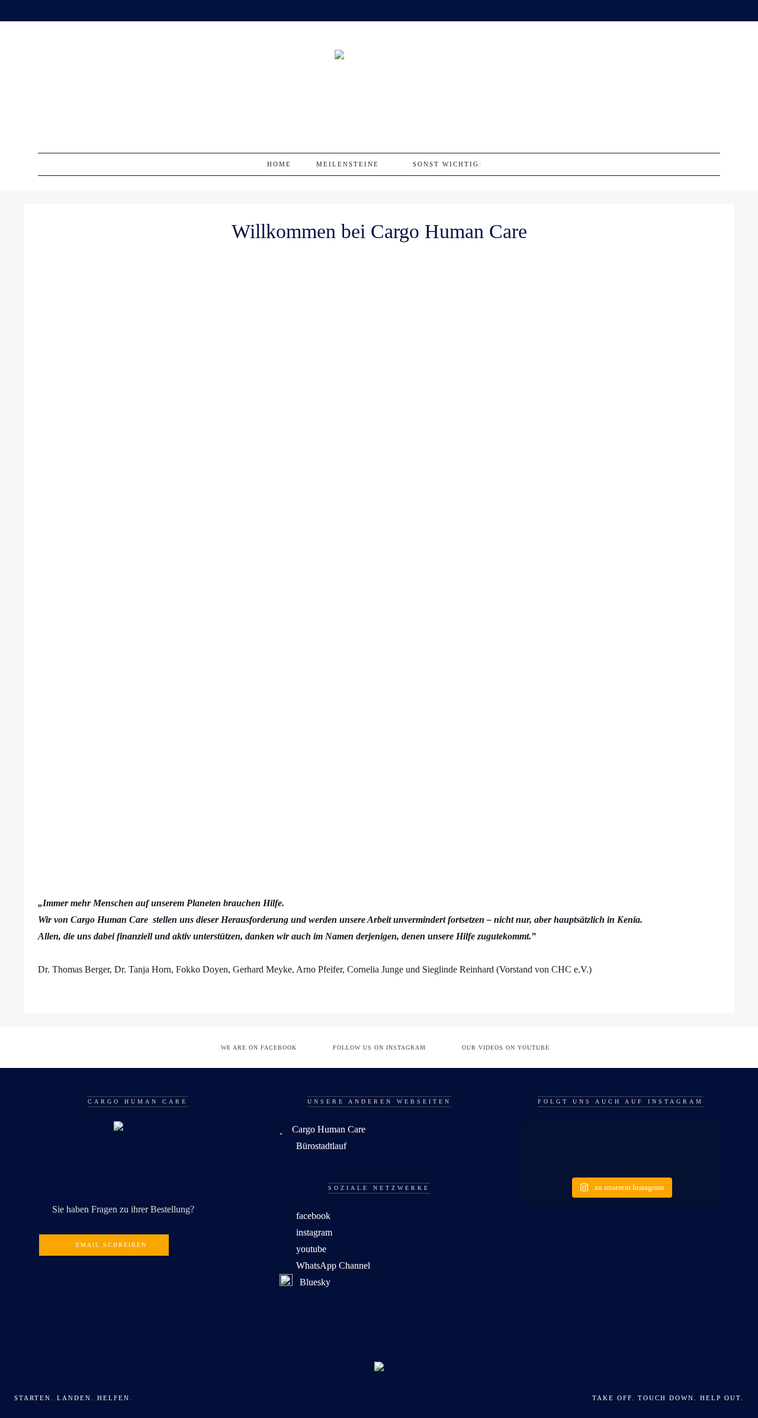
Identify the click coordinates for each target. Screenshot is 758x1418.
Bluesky (311, 1282)
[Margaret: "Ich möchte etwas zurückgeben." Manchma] (620, 1159)
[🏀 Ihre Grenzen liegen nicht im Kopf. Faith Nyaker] (689, 1136)
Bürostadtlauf (316, 1146)
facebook (308, 1216)
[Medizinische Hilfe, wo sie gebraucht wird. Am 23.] (620, 1136)
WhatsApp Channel (328, 1265)
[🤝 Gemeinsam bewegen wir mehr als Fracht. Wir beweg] (552, 1159)
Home (279, 164)
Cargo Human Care (323, 1129)
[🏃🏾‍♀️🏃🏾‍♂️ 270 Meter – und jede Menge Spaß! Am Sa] (552, 1136)
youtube (306, 1249)
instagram (309, 1232)
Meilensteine (347, 164)
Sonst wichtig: (447, 164)
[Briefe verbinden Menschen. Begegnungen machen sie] (689, 1159)
